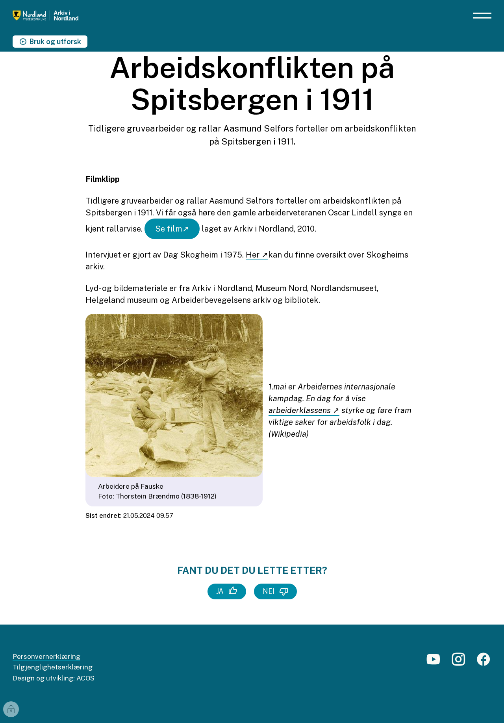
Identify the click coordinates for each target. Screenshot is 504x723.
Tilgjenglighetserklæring (53, 667)
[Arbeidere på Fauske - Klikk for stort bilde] (174, 395)
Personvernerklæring (46, 656)
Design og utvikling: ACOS (53, 678)
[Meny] (482, 16)
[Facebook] (483, 662)
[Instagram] (458, 662)
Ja (220, 591)
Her (253, 255)
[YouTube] (433, 662)
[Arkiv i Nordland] (67, 16)
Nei (268, 591)
